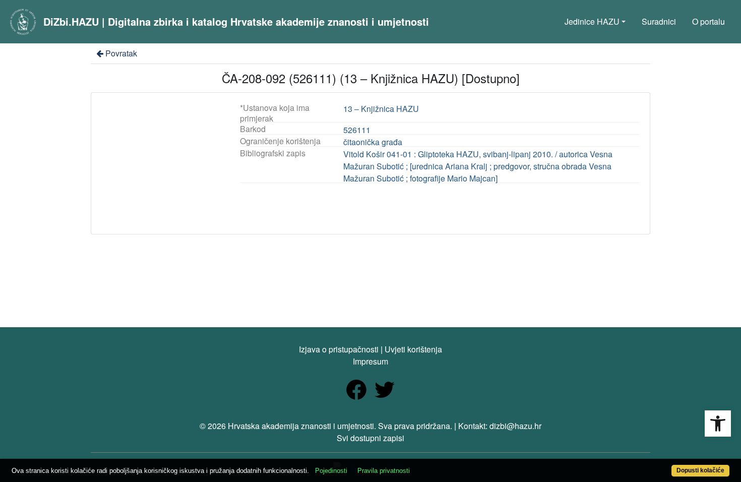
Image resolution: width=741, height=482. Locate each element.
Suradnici (659, 21)
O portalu (708, 21)
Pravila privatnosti (383, 470)
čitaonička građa (372, 142)
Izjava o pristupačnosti (339, 349)
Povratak (121, 53)
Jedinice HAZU (592, 21)
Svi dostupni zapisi (370, 438)
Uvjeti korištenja (413, 349)
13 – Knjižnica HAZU (381, 108)
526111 (357, 130)
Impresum (370, 361)
